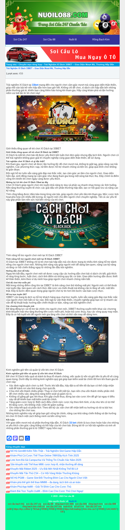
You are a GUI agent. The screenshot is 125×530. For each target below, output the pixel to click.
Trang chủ (11, 64)
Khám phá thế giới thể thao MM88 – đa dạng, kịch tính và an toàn (45, 482)
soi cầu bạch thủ (16, 504)
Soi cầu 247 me (93, 506)
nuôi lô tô (67, 506)
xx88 (9, 509)
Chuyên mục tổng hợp (30, 64)
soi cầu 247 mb (54, 506)
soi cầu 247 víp (33, 504)
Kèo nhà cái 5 (89, 509)
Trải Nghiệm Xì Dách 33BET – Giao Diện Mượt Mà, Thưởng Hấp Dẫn (38, 68)
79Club (35, 509)
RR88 (44, 509)
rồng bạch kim (96, 504)
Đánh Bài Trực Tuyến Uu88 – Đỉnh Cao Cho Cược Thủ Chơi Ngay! (46, 491)
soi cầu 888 (110, 504)
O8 (61, 511)
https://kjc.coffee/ (22, 509)
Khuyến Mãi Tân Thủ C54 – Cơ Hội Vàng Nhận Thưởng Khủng (44, 473)
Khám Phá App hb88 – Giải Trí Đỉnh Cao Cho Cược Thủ (40, 486)
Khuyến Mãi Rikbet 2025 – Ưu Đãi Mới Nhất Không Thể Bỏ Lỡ (44, 469)
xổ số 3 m (79, 506)
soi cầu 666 (81, 504)
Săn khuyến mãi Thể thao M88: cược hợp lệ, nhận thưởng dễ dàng (46, 464)
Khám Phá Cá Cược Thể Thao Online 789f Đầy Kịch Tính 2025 (44, 455)
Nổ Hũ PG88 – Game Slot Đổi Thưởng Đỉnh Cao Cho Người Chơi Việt (48, 478)
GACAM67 (111, 509)
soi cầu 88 (48, 504)
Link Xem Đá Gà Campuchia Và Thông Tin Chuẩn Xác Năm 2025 (45, 460)
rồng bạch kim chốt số (33, 506)
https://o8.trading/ (72, 509)
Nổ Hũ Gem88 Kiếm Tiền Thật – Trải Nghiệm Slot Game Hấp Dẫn (45, 451)
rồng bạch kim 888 (64, 504)
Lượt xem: (12, 73)
